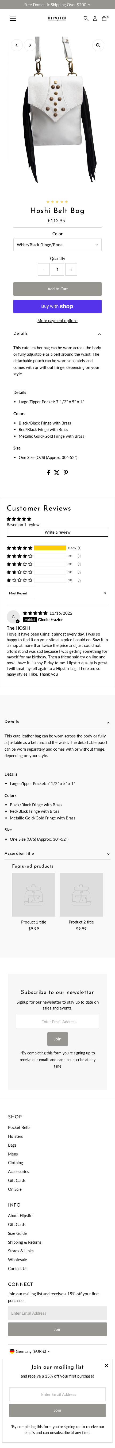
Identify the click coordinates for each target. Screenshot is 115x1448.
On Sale (15, 1189)
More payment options (57, 320)
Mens (13, 1153)
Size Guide (17, 1233)
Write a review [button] (58, 532)
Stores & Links (21, 1250)
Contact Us (18, 1268)
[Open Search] (86, 18)
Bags (12, 1145)
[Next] (30, 45)
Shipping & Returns (24, 1242)
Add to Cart (58, 288)
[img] (35, 613)
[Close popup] (106, 1365)
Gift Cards (17, 1180)
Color (57, 233)
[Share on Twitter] (57, 473)
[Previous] (17, 45)
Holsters (15, 1136)
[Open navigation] (13, 18)
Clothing (15, 1162)
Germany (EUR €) (31, 1351)
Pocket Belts (19, 1127)
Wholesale (17, 1259)
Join (57, 1038)
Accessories (18, 1171)
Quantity (57, 258)
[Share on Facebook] (49, 473)
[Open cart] (104, 18)
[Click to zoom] (98, 45)
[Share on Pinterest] (66, 473)
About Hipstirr (20, 1215)
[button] (19, 547)
